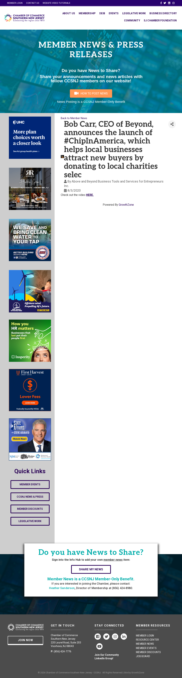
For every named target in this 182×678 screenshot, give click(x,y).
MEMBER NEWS (145, 643)
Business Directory (163, 13)
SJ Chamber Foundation (160, 20)
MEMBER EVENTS (146, 648)
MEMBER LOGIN (15, 3)
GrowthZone (126, 204)
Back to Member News (74, 118)
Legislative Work (134, 13)
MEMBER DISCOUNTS (148, 652)
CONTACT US (32, 3)
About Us (68, 13)
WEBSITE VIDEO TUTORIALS (56, 3)
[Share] (172, 124)
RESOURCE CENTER (147, 639)
